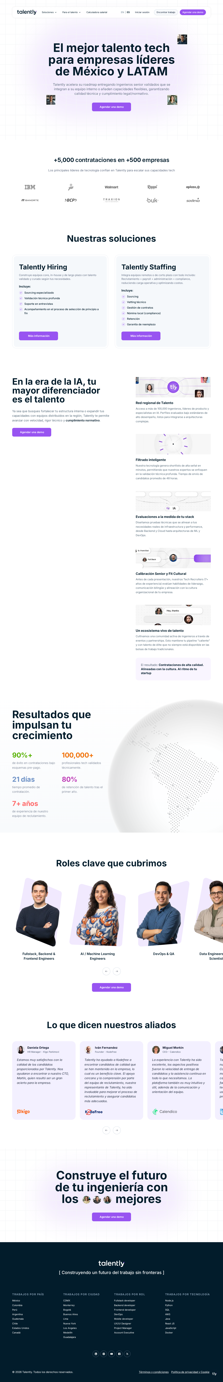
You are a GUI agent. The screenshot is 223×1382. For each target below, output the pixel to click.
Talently (27, 12)
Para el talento (70, 12)
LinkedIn (96, 1354)
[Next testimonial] (117, 1130)
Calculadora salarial (96, 12)
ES (128, 12)
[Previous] (106, 971)
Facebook (119, 1354)
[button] (49, 12)
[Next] (117, 971)
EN (122, 12)
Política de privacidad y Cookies (191, 1372)
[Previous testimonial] (106, 1130)
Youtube (111, 1354)
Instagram (103, 1354)
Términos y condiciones (154, 1372)
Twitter (127, 1354)
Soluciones (48, 12)
